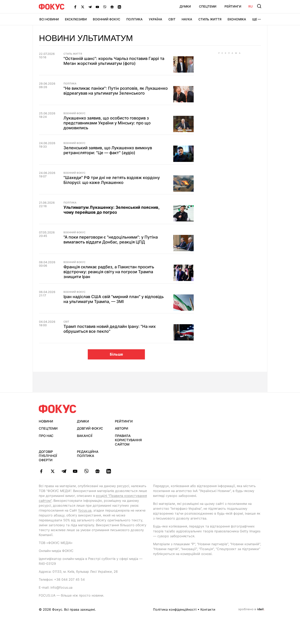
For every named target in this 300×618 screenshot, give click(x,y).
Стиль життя (209, 19)
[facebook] (41, 471)
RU (250, 6)
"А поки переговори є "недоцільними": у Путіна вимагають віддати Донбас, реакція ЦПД (110, 239)
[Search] (259, 6)
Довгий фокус (90, 428)
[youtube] (75, 471)
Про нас (46, 436)
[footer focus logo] (57, 409)
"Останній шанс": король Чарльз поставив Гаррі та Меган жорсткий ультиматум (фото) (113, 61)
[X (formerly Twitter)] (82, 6)
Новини (46, 421)
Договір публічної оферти (48, 456)
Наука (187, 19)
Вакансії (84, 436)
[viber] (86, 471)
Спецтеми (207, 6)
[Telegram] (90, 6)
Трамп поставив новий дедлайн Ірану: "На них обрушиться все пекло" (109, 329)
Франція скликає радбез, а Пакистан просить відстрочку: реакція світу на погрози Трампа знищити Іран (108, 271)
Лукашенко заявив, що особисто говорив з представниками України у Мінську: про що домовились (107, 123)
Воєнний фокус (74, 113)
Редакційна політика (87, 454)
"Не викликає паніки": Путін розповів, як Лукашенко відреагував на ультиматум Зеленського (115, 91)
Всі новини (49, 19)
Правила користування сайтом (128, 440)
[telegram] (63, 471)
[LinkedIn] (119, 6)
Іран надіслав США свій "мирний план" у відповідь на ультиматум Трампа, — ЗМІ (113, 299)
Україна (155, 19)
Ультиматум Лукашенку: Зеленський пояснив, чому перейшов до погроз (111, 210)
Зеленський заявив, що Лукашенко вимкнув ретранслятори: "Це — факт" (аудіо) (107, 150)
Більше (116, 354)
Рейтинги (232, 6)
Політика (134, 19)
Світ (172, 19)
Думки (185, 6)
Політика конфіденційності (175, 609)
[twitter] (52, 471)
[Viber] (104, 6)
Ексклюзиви (76, 19)
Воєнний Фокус (106, 19)
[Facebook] (75, 6)
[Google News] (112, 6)
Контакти (207, 609)
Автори (121, 428)
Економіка (237, 19)
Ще (254, 19)
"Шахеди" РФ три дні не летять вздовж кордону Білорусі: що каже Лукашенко (111, 180)
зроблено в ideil (251, 609)
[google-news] (97, 471)
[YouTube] (97, 6)
